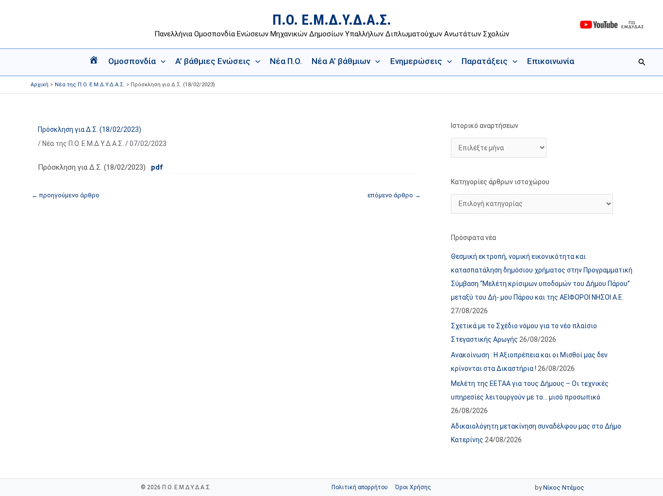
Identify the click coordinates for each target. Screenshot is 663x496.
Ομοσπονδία (132, 61)
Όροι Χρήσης (413, 487)
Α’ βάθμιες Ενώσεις (212, 61)
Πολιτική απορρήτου (360, 487)
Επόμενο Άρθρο (394, 195)
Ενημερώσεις (416, 61)
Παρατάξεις (485, 61)
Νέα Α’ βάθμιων (341, 61)
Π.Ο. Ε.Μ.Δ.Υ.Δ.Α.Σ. (331, 19)
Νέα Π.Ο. (286, 61)
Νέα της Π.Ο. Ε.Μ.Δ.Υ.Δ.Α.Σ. (83, 143)
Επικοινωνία (550, 61)
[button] (161, 61)
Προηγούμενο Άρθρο (65, 195)
